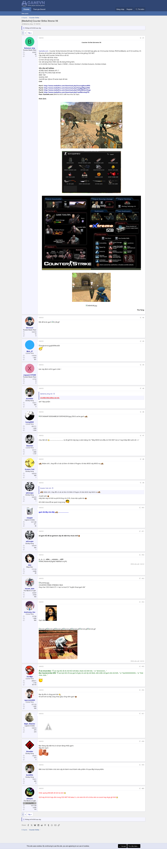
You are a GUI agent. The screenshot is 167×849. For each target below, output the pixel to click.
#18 (143, 741)
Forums (26, 9)
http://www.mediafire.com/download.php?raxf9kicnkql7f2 (66, 92)
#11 (143, 531)
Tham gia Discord (39, 9)
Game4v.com (43, 51)
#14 (143, 602)
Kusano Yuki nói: (45, 488)
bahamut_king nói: (46, 394)
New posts (25, 13)
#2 (143, 317)
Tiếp (29, 33)
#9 (143, 483)
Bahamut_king (28, 24)
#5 (143, 388)
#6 (143, 412)
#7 (143, 435)
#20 (143, 788)
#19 (143, 765)
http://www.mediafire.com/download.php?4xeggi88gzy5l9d (67, 88)
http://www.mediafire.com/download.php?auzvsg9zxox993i (67, 86)
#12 (143, 555)
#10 (143, 507)
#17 (143, 713)
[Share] (140, 38)
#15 (143, 666)
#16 (143, 690)
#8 (143, 459)
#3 (143, 341)
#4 (143, 365)
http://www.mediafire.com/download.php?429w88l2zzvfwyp (67, 90)
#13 (143, 578)
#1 (143, 38)
